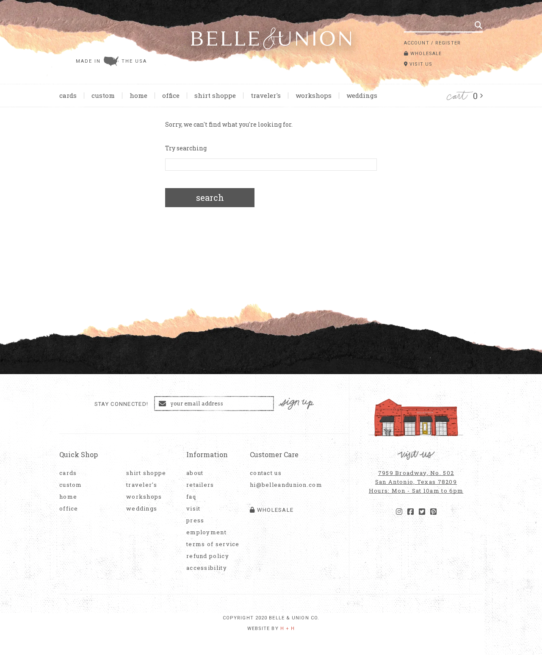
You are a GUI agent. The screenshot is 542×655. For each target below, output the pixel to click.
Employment (206, 532)
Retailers (200, 485)
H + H (287, 628)
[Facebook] (410, 512)
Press (195, 520)
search (210, 197)
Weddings (361, 95)
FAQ (191, 497)
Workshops (314, 95)
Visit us (420, 64)
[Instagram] (399, 512)
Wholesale (425, 53)
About (195, 473)
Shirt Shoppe (215, 95)
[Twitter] (422, 512)
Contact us (266, 473)
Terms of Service (213, 544)
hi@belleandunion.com (281, 485)
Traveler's (266, 95)
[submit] (478, 25)
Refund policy (207, 556)
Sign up (296, 404)
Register (448, 43)
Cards (68, 95)
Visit (193, 508)
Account (416, 43)
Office (171, 95)
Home (138, 95)
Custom (103, 95)
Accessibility (206, 568)
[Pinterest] (433, 512)
